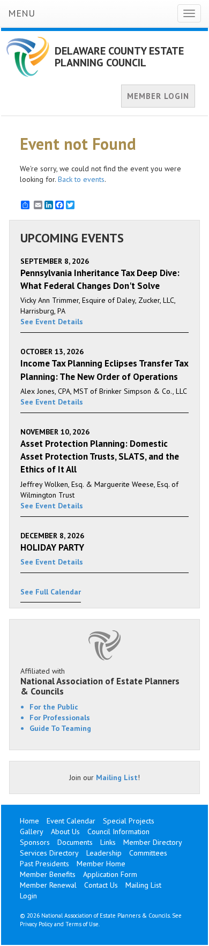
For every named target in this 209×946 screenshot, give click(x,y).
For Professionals (59, 717)
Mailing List (117, 777)
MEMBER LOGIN (158, 96)
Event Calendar (71, 821)
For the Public (53, 707)
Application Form (110, 874)
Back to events (81, 179)
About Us (65, 831)
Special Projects (128, 821)
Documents (75, 842)
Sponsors (35, 842)
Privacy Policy (36, 924)
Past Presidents (44, 863)
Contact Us (101, 885)
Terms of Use (82, 924)
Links (108, 842)
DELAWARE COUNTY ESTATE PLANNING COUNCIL (119, 57)
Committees (148, 853)
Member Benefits (48, 874)
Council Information (118, 831)
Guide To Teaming (60, 728)
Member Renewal (48, 885)
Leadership (104, 853)
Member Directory (152, 842)
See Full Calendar (50, 592)
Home (29, 821)
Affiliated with (100, 681)
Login (28, 896)
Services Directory (49, 853)
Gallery (31, 831)
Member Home (101, 863)
